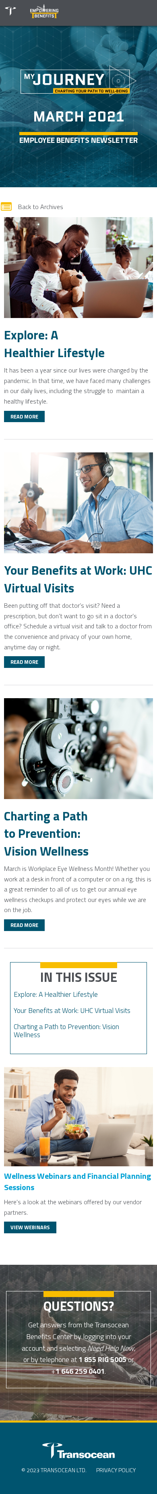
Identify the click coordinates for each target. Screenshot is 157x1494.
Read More (24, 416)
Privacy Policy (116, 1470)
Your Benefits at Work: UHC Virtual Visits (72, 1010)
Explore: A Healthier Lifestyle (56, 994)
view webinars (30, 1227)
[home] (10, 14)
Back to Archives (32, 206)
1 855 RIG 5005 (102, 1359)
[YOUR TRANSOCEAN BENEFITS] (78, 1452)
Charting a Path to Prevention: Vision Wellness (66, 1030)
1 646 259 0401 (80, 1371)
